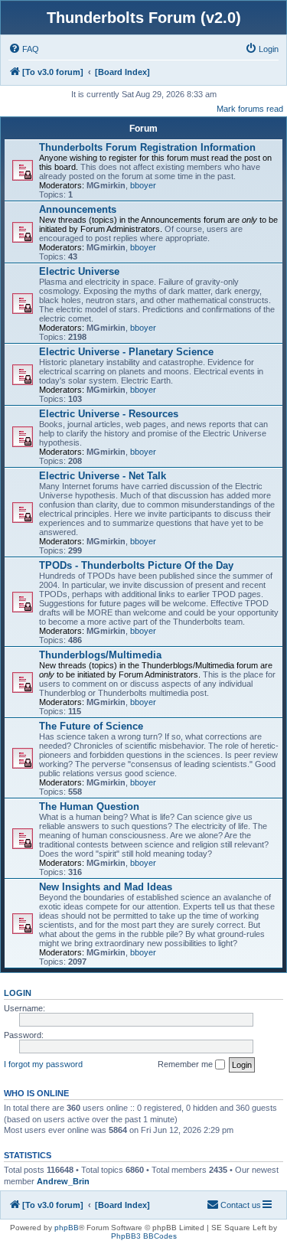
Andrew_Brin (63, 1181)
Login (17, 992)
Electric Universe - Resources (108, 414)
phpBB (66, 1227)
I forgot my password (43, 1064)
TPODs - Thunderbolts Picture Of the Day (136, 565)
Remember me (186, 1064)
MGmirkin (106, 185)
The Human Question (89, 806)
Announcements (77, 209)
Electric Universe (79, 271)
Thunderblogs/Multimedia (100, 655)
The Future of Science (91, 726)
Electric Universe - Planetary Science (126, 352)
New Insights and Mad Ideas (105, 887)
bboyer (143, 185)
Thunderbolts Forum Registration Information (147, 147)
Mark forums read (250, 108)
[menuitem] (23, 49)
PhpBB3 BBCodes (144, 1236)
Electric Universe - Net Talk (102, 476)
